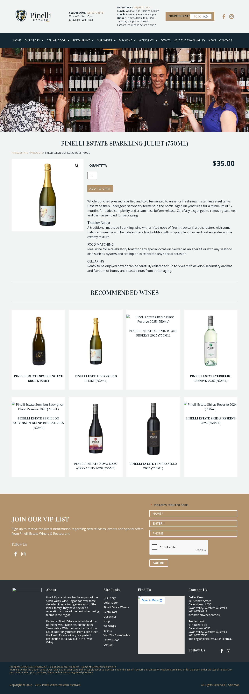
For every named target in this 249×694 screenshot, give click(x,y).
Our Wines (104, 40)
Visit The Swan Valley (189, 40)
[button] (76, 165)
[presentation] (179, 547)
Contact (225, 40)
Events (165, 40)
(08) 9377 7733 (142, 7)
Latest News (111, 640)
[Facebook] (224, 16)
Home (17, 40)
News (212, 40)
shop (106, 621)
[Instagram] (231, 16)
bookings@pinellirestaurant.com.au (210, 639)
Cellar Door (56, 40)
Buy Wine (125, 40)
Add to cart (100, 188)
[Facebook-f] (15, 554)
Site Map (233, 685)
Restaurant (81, 40)
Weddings (146, 40)
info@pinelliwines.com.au (204, 615)
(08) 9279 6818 (95, 12)
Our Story (32, 40)
